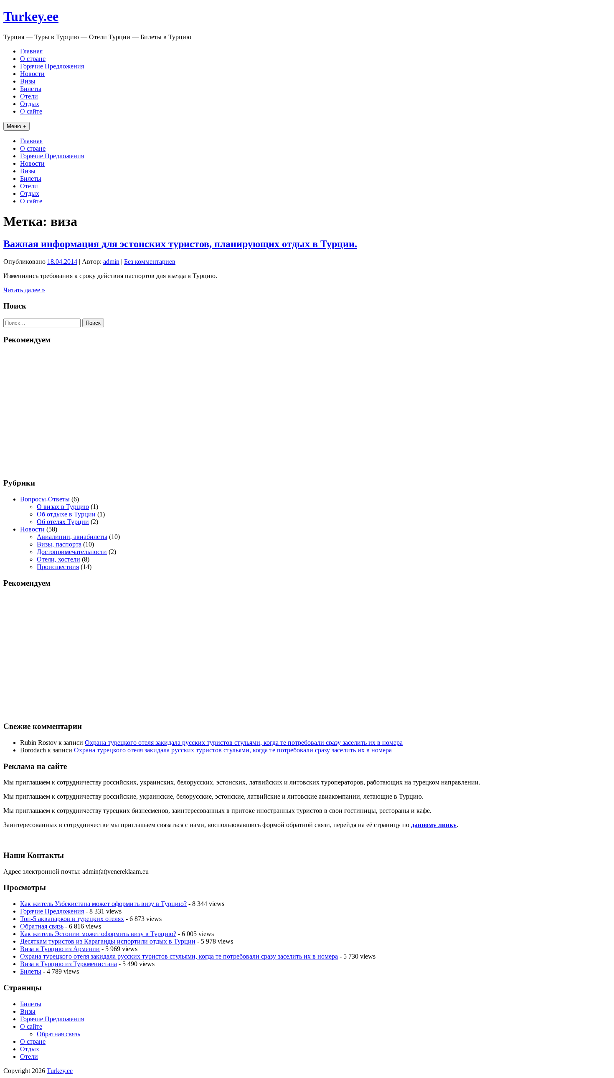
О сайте (31, 111)
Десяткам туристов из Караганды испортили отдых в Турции (107, 941)
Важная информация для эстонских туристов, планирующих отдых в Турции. (180, 243)
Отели (29, 96)
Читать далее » (24, 290)
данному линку (434, 824)
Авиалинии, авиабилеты (72, 536)
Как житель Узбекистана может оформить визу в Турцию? (103, 903)
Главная (31, 51)
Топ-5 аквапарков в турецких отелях (72, 918)
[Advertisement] (307, 410)
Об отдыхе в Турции (66, 514)
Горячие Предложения (52, 66)
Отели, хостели (58, 559)
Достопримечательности (72, 551)
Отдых (29, 103)
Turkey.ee (30, 16)
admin (111, 261)
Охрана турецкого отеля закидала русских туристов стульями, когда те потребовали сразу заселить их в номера (244, 742)
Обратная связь (41, 926)
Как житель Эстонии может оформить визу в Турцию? (98, 933)
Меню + (16, 126)
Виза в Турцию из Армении (60, 948)
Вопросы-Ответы (45, 499)
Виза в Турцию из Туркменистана (68, 963)
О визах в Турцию (63, 506)
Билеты (30, 88)
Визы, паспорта (59, 544)
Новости (32, 73)
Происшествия (58, 566)
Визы (28, 81)
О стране (33, 58)
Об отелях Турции (63, 521)
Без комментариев (149, 261)
